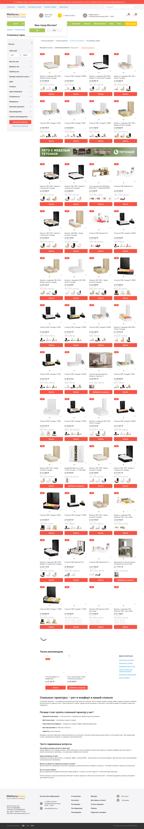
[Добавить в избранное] (61, 71)
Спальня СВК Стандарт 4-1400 (124, 374)
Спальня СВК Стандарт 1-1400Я (51, 609)
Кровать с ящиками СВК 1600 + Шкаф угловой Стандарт (51, 281)
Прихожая (76, 23)
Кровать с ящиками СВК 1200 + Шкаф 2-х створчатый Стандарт (51, 563)
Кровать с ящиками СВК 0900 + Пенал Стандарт (125, 328)
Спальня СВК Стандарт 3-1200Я (75, 515)
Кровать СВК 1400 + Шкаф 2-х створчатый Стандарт (50, 187)
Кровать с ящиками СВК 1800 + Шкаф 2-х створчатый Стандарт (100, 77)
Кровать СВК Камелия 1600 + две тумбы (99, 610)
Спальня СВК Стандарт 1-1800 (50, 421)
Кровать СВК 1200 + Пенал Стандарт (123, 798)
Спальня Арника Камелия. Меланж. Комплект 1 (98, 375)
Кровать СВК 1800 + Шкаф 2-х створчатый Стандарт (75, 187)
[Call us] (60, 15)
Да (37, 30)
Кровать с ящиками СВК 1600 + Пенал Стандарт (125, 77)
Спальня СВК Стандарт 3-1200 (75, 656)
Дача (111, 23)
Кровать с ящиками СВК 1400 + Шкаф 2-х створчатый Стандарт (75, 751)
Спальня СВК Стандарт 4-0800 (124, 656)
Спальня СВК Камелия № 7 (98, 233)
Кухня (16, 23)
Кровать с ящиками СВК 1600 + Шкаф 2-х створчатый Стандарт (100, 704)
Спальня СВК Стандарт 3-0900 (50, 750)
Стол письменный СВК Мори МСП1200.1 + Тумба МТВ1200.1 (99, 187)
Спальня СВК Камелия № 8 (74, 562)
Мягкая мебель (100, 23)
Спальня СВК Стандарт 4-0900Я (75, 76)
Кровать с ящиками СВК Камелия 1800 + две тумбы (49, 657)
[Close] (32, 43)
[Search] (135, 7)
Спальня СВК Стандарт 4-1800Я (125, 703)
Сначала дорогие (62, 41)
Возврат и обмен (50, 7)
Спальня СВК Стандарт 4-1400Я (100, 123)
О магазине (11, 7)
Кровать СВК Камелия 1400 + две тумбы (50, 798)
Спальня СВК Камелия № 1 (98, 656)
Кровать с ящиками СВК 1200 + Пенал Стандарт (100, 422)
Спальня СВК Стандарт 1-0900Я (125, 280)
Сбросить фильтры (88, 48)
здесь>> (128, 2)
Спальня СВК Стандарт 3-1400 (50, 374)
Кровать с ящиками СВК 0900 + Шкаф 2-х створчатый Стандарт (100, 798)
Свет (119, 23)
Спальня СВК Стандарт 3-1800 (50, 327)
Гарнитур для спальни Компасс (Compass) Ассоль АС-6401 (51, 704)
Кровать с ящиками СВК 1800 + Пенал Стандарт (75, 281)
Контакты (21, 7)
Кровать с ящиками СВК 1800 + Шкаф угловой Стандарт (51, 77)
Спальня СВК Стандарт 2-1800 (99, 750)
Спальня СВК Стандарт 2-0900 (50, 515)
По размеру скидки (93, 41)
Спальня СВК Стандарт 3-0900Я (125, 421)
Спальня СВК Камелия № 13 (99, 562)
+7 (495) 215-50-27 (69, 15)
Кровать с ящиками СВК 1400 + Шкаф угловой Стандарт (125, 124)
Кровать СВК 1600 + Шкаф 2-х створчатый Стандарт (50, 234)
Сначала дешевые (47, 41)
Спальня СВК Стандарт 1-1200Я (75, 609)
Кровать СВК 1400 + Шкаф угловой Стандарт (98, 281)
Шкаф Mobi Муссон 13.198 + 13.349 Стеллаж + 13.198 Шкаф (75, 469)
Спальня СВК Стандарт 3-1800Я (125, 233)
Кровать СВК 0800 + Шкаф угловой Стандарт (74, 234)
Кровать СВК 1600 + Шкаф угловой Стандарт (98, 516)
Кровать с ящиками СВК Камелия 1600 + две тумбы (123, 516)
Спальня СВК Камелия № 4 (123, 750)
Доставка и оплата (34, 7)
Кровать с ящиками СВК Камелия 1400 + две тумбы (123, 610)
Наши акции (63, 7)
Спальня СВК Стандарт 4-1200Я (75, 374)
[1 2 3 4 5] (100, 361)
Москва (47, 16)
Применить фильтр (20, 122)
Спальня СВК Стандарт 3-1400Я (75, 327)
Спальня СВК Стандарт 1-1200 (75, 797)
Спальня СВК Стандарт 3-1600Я (75, 421)
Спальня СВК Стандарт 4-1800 (75, 123)
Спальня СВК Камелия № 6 (123, 186)
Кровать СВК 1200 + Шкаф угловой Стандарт (49, 469)
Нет (54, 30)
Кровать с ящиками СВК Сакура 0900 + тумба (76, 704)
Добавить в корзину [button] (101, 392)
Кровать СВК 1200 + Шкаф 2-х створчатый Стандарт (124, 469)
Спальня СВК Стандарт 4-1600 (50, 123)
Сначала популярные (77, 41)
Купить (51, 94)
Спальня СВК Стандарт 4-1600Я (100, 327)
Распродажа (131, 24)
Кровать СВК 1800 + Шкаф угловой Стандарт (98, 469)
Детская (87, 23)
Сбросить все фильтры (20, 126)
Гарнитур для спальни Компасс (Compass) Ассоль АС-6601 (125, 563)
